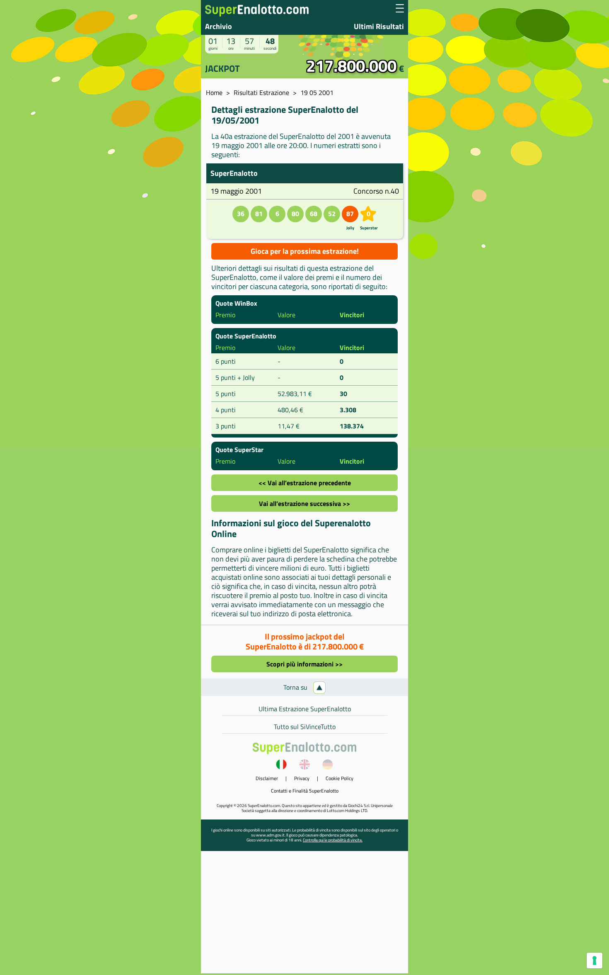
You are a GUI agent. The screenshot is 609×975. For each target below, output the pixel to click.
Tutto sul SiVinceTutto (305, 727)
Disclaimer (267, 778)
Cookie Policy (339, 778)
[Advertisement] (304, 915)
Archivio (218, 26)
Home (214, 92)
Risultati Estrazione (261, 92)
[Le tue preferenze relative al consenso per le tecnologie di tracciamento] (594, 960)
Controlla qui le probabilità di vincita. (332, 840)
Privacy (301, 778)
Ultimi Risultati (379, 26)
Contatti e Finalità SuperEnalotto (304, 791)
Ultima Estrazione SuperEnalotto (305, 709)
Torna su (296, 687)
